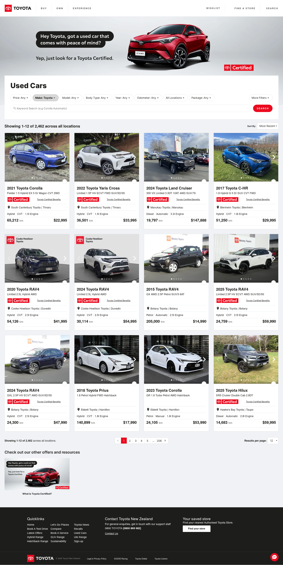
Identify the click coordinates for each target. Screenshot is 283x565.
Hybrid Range (35, 537)
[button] (274, 557)
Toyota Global (141, 559)
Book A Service (59, 532)
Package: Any (201, 98)
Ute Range (80, 537)
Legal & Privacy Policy (96, 559)
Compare (56, 528)
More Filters (261, 98)
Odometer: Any (148, 98)
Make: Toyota (45, 98)
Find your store (196, 528)
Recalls (78, 528)
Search (263, 108)
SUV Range (58, 537)
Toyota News (81, 524)
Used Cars (80, 532)
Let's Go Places (60, 524)
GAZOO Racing (120, 559)
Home (30, 524)
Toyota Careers (161, 559)
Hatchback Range (37, 541)
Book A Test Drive (37, 528)
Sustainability (58, 541)
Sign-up (78, 541)
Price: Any (21, 98)
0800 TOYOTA (123, 528)
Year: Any (123, 98)
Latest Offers (34, 532)
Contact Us (111, 533)
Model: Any (71, 98)
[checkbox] (64, 181)
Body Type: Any (97, 98)
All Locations (175, 98)
